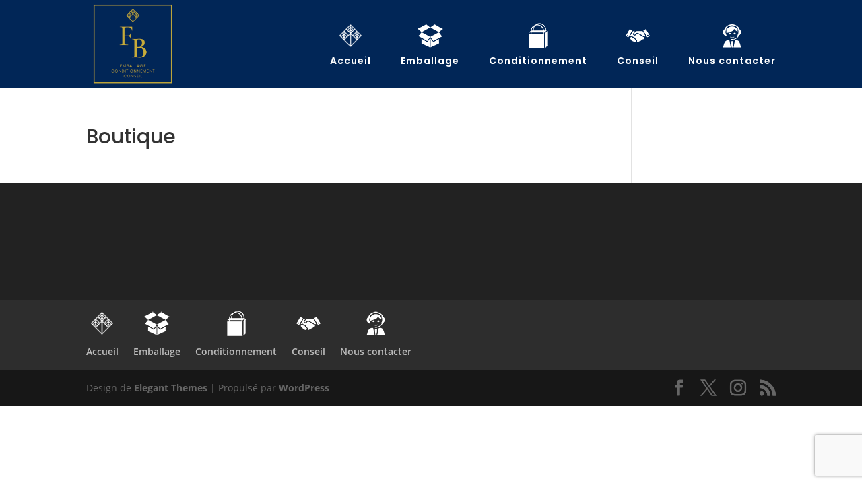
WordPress (304, 387)
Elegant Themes (170, 387)
